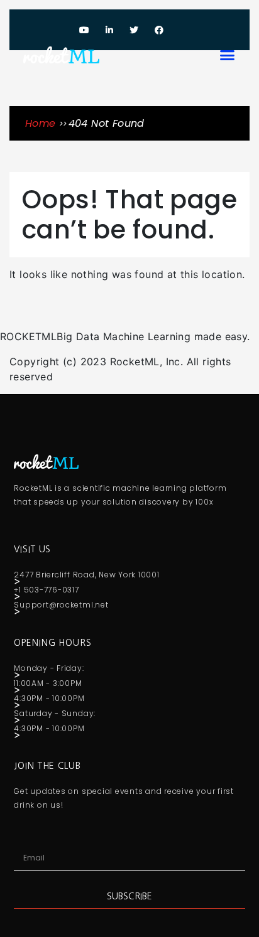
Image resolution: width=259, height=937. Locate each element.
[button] (228, 55)
